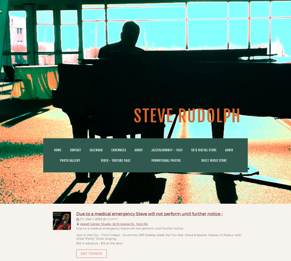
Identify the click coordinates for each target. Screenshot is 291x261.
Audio (229, 150)
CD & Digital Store (204, 150)
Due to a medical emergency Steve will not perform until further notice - (149, 213)
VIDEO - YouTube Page (116, 160)
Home (58, 150)
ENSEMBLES (118, 150)
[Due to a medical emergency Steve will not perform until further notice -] (62, 229)
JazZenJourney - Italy (167, 150)
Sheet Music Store (214, 160)
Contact (75, 150)
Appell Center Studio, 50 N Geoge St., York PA (114, 224)
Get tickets (91, 253)
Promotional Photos (166, 160)
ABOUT (139, 150)
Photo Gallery (70, 160)
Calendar (96, 150)
